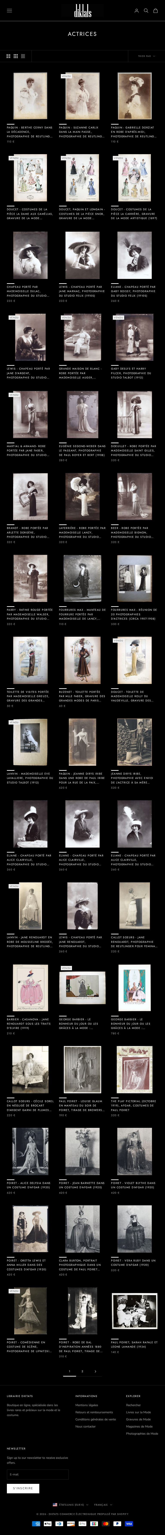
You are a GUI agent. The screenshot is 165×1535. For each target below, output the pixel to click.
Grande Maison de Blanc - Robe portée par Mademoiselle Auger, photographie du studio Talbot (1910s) (80, 373)
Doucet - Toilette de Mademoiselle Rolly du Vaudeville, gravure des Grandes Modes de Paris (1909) (131, 696)
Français (101, 1505)
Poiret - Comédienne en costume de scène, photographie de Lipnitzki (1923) (28, 1346)
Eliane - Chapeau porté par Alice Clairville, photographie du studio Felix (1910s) (29, 860)
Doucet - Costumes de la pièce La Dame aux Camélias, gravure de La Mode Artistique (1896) (30, 213)
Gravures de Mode (138, 1419)
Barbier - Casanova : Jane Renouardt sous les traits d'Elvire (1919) (29, 1024)
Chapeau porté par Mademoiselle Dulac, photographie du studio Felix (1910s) (27, 291)
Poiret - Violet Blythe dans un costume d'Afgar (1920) (133, 1185)
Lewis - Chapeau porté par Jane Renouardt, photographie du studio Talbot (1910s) (80, 941)
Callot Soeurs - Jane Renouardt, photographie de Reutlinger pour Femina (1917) (133, 941)
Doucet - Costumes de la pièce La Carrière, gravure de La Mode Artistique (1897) (134, 213)
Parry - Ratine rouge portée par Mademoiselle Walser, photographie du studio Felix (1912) (30, 614)
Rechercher (133, 1405)
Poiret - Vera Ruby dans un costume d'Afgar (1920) (133, 1263)
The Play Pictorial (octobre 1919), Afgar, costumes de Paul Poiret (133, 1105)
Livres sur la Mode (138, 1412)
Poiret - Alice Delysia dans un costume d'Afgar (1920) (29, 1185)
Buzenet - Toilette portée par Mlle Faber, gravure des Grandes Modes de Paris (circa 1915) (82, 696)
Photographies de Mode (142, 1434)
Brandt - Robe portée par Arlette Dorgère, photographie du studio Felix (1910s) (27, 532)
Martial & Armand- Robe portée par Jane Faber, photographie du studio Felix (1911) (27, 450)
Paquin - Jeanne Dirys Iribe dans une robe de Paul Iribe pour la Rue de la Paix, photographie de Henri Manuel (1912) (82, 778)
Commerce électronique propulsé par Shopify (94, 1514)
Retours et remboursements (94, 1412)
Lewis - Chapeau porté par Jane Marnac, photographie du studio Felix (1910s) (82, 291)
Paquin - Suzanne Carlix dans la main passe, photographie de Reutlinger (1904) (82, 132)
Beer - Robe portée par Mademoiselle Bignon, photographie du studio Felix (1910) (131, 532)
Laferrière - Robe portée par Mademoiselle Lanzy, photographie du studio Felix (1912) (82, 532)
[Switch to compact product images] (23, 56)
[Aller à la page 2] (95, 1371)
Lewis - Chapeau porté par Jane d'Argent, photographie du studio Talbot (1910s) (28, 373)
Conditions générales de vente (95, 1419)
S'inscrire (23, 1488)
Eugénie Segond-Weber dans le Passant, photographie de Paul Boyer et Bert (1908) (82, 450)
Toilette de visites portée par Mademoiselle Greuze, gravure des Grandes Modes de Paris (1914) (28, 696)
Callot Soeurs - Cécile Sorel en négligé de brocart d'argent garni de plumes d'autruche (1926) (30, 1105)
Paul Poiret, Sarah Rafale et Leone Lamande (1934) (134, 1344)
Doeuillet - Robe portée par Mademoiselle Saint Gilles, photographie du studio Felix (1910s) (133, 450)
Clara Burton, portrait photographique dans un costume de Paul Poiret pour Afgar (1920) (80, 1265)
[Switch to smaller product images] (16, 56)
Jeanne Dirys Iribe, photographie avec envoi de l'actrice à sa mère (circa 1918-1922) (132, 778)
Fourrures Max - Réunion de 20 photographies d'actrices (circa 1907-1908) (134, 614)
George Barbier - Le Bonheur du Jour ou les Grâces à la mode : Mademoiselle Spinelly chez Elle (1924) (81, 1024)
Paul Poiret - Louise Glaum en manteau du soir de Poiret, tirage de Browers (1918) (80, 1105)
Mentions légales (86, 1405)
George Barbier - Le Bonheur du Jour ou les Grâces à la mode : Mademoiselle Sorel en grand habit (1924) (130, 1024)
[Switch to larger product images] (8, 56)
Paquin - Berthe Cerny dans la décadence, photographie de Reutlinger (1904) (30, 132)
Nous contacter (85, 1426)
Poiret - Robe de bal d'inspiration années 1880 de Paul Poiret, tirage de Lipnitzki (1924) (80, 1346)
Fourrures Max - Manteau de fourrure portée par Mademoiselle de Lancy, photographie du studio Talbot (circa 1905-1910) (82, 614)
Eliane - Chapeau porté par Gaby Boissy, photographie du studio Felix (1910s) (133, 291)
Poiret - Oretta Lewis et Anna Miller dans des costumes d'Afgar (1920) (26, 1265)
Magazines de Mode (139, 1426)
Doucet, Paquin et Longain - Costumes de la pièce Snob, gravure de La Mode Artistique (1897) (82, 213)
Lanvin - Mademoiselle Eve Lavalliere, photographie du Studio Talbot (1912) (30, 778)
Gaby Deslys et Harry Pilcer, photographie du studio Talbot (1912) (131, 373)
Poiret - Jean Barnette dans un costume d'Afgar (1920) (82, 1185)
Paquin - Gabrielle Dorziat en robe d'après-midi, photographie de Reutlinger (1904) (134, 132)
